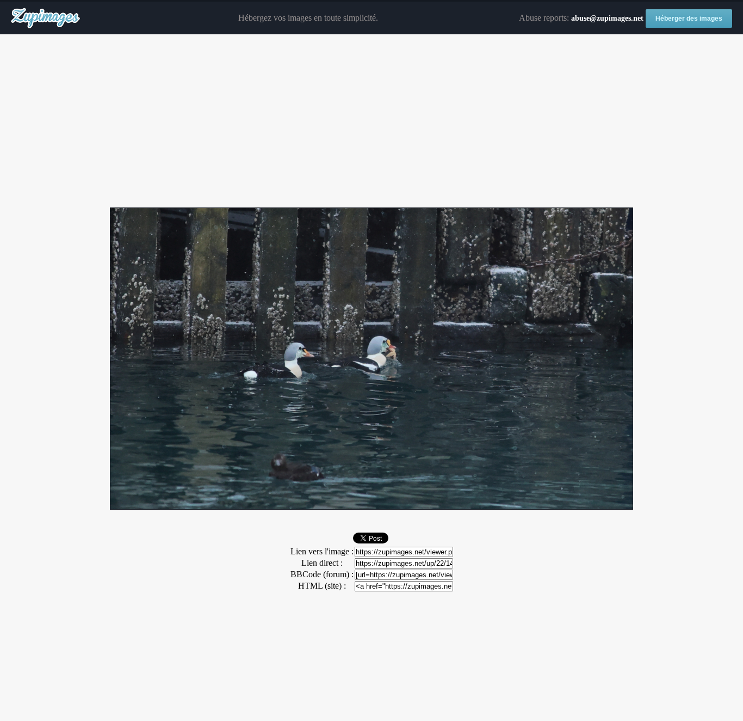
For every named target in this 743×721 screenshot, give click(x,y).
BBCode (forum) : (322, 574)
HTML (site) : (322, 585)
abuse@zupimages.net (607, 18)
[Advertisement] (371, 121)
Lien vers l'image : (322, 551)
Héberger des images (688, 18)
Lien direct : (322, 562)
